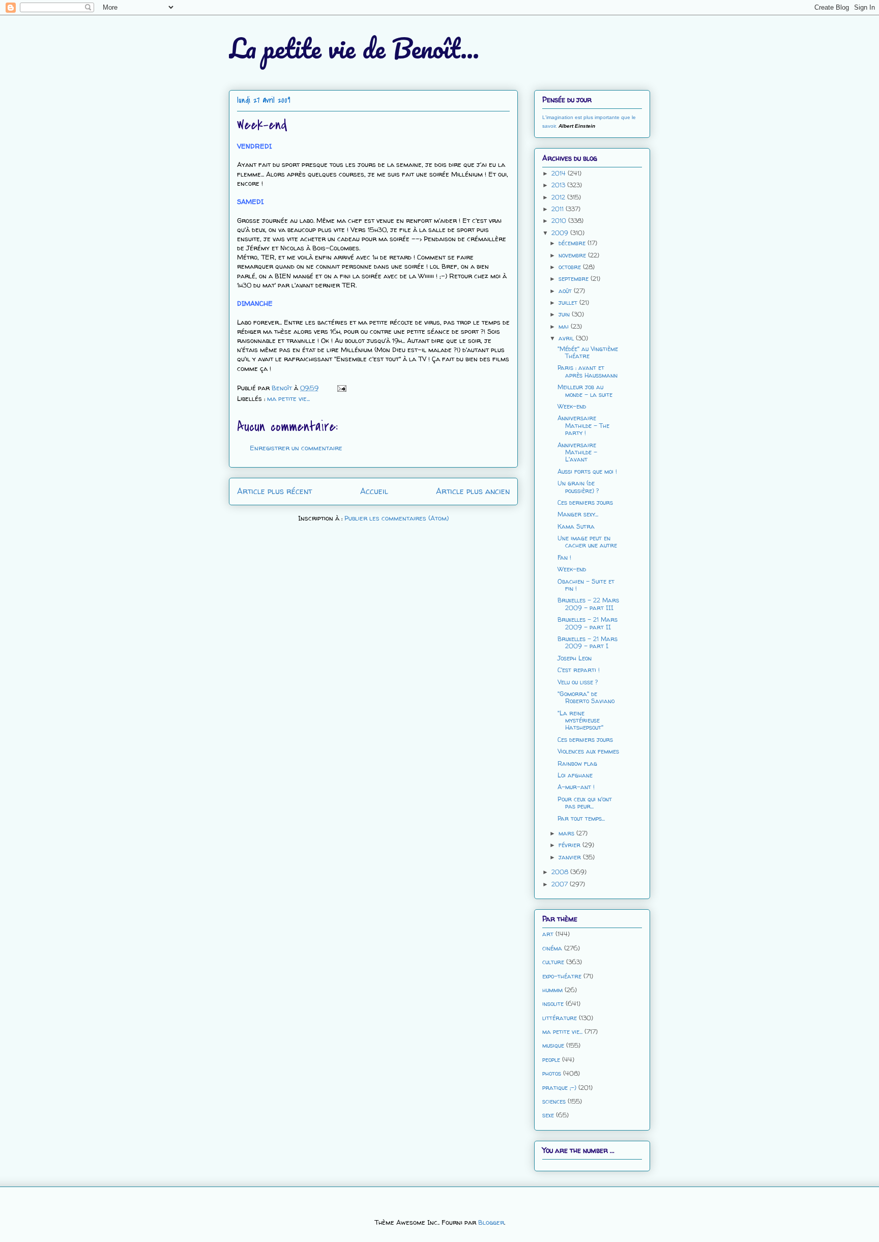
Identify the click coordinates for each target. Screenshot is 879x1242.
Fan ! (564, 557)
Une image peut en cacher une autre (587, 542)
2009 (560, 232)
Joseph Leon (575, 658)
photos (551, 1073)
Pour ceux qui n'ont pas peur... (585, 803)
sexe (548, 1115)
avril (567, 338)
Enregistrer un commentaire (296, 447)
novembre (573, 255)
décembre (573, 243)
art (547, 934)
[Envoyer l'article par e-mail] (341, 387)
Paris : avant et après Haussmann (588, 371)
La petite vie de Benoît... (354, 48)
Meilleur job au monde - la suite (585, 390)
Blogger (491, 1222)
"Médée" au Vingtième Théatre (588, 352)
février (570, 845)
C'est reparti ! (579, 670)
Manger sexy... (578, 514)
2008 (560, 872)
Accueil (374, 491)
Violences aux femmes (588, 751)
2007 (560, 884)
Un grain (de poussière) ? (578, 487)
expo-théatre (561, 976)
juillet (569, 302)
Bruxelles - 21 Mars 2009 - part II (588, 623)
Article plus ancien (473, 491)
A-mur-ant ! (576, 787)
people (551, 1059)
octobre (571, 267)
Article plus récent (274, 491)
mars (567, 833)
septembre (575, 278)
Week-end (572, 406)
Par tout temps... (581, 818)
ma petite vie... (288, 398)
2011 (558, 209)
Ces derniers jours (585, 502)
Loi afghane (575, 775)
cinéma (552, 948)
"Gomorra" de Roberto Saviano (586, 697)
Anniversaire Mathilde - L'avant (577, 452)
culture (553, 962)
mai (565, 326)
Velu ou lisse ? (578, 682)
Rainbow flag (577, 763)
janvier (571, 857)
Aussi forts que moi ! (587, 471)
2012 (559, 197)
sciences (554, 1101)
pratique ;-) (559, 1087)
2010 (559, 220)
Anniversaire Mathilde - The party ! (583, 425)
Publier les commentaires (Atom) (396, 518)
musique (553, 1045)
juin (565, 314)
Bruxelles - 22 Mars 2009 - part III (588, 604)
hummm (552, 990)
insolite (553, 1003)
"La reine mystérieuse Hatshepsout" (580, 720)
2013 (559, 185)
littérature (559, 1018)
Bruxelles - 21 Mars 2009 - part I (588, 642)
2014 (559, 173)
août (566, 290)
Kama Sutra (576, 526)
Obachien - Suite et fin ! (586, 585)
